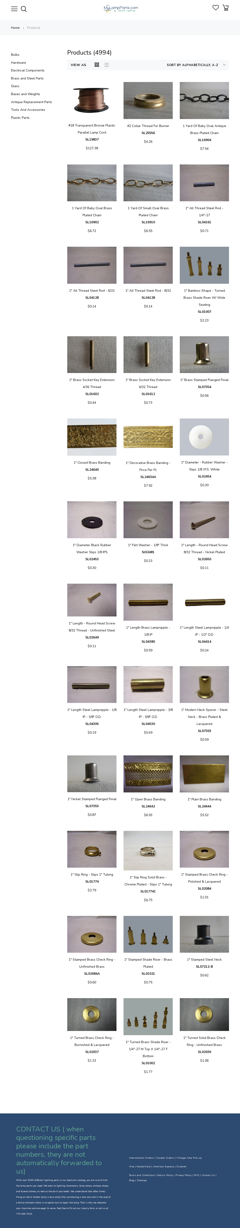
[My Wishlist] (216, 9)
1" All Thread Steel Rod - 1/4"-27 (204, 215)
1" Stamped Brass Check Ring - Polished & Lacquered (204, 881)
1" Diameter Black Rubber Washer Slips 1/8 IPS (92, 552)
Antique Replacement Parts (31, 102)
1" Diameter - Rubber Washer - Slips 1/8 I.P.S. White (204, 469)
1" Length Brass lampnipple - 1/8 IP (148, 634)
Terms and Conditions (142, 1175)
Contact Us (208, 1175)
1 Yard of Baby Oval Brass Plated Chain (92, 215)
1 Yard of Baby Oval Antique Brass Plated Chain (204, 133)
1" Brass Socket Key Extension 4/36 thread (92, 387)
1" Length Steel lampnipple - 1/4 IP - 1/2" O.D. (204, 634)
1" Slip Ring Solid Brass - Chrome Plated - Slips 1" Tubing (148, 884)
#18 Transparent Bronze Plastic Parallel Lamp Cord (91, 132)
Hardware (18, 62)
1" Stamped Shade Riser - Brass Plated (148, 966)
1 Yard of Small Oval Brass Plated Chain (148, 215)
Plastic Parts (20, 118)
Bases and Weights (25, 94)
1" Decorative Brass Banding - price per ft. (148, 470)
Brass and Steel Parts (27, 78)
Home (15, 28)
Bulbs (15, 54)
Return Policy (165, 1175)
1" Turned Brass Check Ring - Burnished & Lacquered (92, 1045)
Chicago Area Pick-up (189, 1158)
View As (78, 65)
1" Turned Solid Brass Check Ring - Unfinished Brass (204, 1045)
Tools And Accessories (28, 110)
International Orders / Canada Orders (151, 1158)
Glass (15, 86)
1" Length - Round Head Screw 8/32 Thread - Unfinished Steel (92, 630)
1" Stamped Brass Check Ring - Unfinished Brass (92, 966)
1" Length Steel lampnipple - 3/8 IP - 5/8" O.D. (148, 717)
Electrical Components (28, 70)
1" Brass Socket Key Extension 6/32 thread (148, 387)
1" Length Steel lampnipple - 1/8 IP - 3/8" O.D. (91, 717)
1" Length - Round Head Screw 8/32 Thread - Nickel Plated (204, 552)
